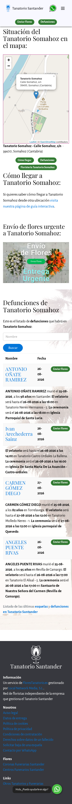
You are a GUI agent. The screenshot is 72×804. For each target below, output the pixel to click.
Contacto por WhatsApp (19, 750)
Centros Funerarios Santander (23, 770)
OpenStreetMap (48, 141)
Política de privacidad (17, 729)
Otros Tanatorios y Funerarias (23, 784)
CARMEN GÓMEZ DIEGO (15, 487)
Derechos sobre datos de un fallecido (28, 740)
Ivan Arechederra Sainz (19, 433)
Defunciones (48, 21)
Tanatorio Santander (27, 8)
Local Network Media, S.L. (25, 688)
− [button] (8, 65)
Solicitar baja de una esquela (22, 745)
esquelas (41, 606)
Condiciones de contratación (22, 734)
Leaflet (33, 141)
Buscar (13, 348)
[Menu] (63, 7)
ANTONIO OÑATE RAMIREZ (16, 374)
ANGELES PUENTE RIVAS (16, 547)
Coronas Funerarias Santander (23, 764)
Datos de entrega (15, 718)
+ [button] (8, 59)
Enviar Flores (24, 21)
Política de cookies (15, 723)
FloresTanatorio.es (35, 683)
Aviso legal (10, 713)
